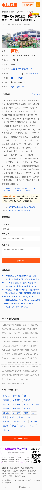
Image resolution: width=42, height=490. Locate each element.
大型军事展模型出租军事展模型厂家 (15, 379)
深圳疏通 (6, 413)
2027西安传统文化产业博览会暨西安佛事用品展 (19, 286)
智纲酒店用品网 (27, 468)
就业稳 (5, 426)
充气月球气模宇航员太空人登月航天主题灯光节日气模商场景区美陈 (20, 358)
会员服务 (22, 480)
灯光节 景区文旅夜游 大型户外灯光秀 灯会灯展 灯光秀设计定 (21, 354)
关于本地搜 (6, 480)
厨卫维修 (34, 421)
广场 (33, 188)
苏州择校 (6, 421)
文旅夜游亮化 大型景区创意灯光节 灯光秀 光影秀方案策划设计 (20, 346)
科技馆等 (7, 188)
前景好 (22, 426)
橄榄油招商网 (15, 468)
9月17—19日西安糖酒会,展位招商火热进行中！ (19, 283)
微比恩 (23, 473)
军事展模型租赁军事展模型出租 (13, 383)
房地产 (17, 188)
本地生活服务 (23, 487)
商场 (25, 188)
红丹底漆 (35, 404)
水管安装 (16, 400)
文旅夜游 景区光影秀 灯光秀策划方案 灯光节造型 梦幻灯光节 (21, 329)
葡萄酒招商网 (6, 471)
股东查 (15, 471)
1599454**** (16, 69)
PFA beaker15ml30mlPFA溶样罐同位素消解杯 (18, 304)
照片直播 (16, 396)
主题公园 (18, 191)
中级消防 (6, 404)
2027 (25, 421)
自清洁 (12, 417)
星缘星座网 (32, 473)
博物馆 (28, 191)
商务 (12, 12)
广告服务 (14, 480)
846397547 (18, 78)
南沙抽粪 (16, 413)
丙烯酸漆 (6, 400)
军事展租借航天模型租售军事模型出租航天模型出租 (20, 375)
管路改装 (27, 400)
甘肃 (4, 417)
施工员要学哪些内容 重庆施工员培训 (21, 207)
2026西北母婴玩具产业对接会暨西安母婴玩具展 (19, 276)
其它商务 (20, 12)
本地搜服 (9, 5)
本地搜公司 (6, 473)
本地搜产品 (32, 471)
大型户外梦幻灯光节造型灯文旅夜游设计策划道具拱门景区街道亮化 (20, 333)
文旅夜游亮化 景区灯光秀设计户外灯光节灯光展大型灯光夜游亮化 (21, 342)
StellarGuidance (20, 476)
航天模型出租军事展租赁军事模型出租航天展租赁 (20, 371)
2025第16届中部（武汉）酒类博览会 (15, 307)
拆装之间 (6, 430)
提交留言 (21, 261)
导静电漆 (16, 421)
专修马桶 (27, 396)
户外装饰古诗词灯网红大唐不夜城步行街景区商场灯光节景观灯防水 (20, 325)
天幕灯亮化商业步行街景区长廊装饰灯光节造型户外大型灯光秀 (20, 337)
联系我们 (30, 480)
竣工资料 (6, 409)
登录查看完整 (32, 74)
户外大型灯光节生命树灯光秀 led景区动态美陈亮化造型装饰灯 (20, 350)
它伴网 (4, 476)
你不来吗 (32, 426)
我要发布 (29, 5)
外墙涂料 (16, 404)
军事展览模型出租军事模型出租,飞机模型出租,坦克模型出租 (21, 367)
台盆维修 (27, 409)
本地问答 (23, 471)
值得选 (14, 426)
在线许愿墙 (15, 473)
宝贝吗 (10, 476)
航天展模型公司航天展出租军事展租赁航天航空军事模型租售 (20, 363)
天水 (33, 413)
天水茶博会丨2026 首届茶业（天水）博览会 (18, 297)
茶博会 (26, 413)
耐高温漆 (16, 409)
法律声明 (8, 483)
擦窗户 (21, 417)
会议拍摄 (6, 396)
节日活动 (7, 191)
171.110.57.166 (17, 87)
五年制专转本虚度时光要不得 (19, 210)
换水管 (26, 404)
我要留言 (36, 94)
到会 (29, 417)
